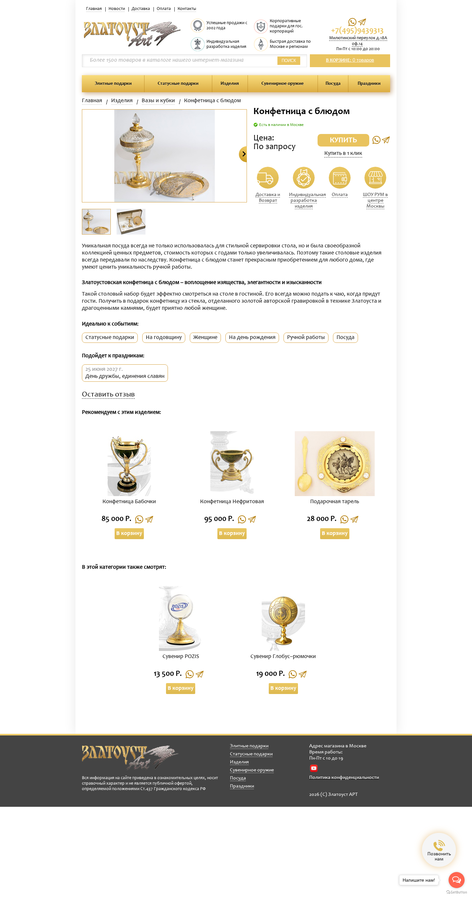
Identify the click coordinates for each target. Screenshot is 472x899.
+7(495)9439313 (357, 31)
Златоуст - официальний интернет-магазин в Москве (130, 757)
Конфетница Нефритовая (232, 502)
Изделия (230, 83)
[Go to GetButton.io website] (456, 892)
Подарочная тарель (334, 502)
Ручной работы (306, 338)
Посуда (333, 83)
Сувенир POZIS (180, 657)
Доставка (141, 9)
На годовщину (164, 338)
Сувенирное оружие (282, 83)
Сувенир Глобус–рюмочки (283, 657)
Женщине (205, 338)
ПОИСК (289, 60)
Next (243, 154)
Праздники (369, 83)
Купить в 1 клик (343, 153)
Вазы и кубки (158, 101)
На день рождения (252, 338)
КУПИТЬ (343, 141)
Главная (94, 9)
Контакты (187, 9)
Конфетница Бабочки (129, 502)
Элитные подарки (113, 83)
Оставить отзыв (108, 395)
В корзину (129, 534)
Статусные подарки (178, 83)
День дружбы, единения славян (124, 376)
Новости (117, 9)
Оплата (164, 9)
